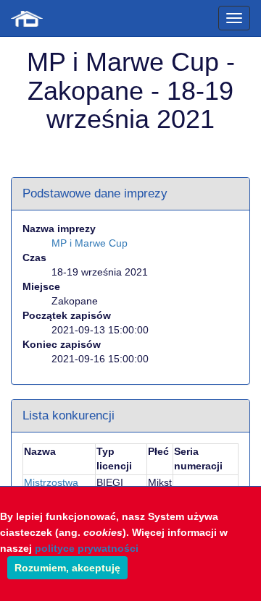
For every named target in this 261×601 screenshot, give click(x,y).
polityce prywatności (86, 548)
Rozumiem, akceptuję (67, 568)
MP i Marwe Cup (89, 243)
